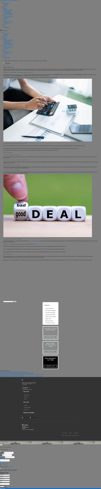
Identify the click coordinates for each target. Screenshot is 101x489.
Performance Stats (7, 3)
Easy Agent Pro (31, 429)
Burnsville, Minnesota (8, 10)
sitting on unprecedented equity (18, 74)
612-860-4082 (3, 30)
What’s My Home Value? (8, 21)
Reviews (5, 7)
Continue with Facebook (4, 463)
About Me (6, 5)
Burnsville (26, 396)
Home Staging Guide (7, 23)
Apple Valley (26, 394)
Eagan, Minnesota (7, 11)
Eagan (25, 399)
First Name (2, 452)
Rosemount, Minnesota (8, 14)
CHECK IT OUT (50, 351)
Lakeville (26, 405)
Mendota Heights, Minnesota (9, 13)
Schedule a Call (6, 27)
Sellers (3, 20)
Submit (1, 461)
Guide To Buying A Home (8, 16)
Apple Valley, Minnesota (8, 9)
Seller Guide (6, 22)
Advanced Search (7, 17)
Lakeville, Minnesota (7, 12)
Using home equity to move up (34, 240)
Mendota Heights (27, 407)
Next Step (1, 458)
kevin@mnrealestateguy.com (27, 389)
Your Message (2, 457)
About (3, 2)
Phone (1, 455)
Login (5, 19)
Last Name (2, 453)
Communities (4, 8)
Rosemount (26, 409)
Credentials (6, 4)
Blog (3, 24)
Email (1, 454)
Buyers (3, 15)
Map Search (6, 18)
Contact (3, 56)
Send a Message (7, 26)
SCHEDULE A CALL (50, 366)
